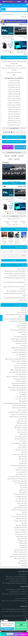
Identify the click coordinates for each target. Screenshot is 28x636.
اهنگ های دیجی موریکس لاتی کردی (18, 443)
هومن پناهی (23, 345)
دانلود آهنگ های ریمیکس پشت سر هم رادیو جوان (15, 359)
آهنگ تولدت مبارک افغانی (21, 518)
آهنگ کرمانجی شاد (22, 543)
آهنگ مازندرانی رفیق (22, 538)
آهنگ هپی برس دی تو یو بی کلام (19, 516)
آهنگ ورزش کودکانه (22, 563)
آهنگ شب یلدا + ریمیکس (20, 425)
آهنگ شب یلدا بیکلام (21, 430)
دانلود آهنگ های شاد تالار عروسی (19, 405)
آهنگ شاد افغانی (22, 434)
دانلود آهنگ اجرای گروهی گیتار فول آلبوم (17, 412)
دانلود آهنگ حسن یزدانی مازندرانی (19, 407)
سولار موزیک (23, 307)
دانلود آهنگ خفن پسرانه (21, 374)
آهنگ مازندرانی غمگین (21, 421)
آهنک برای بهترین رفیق (21, 536)
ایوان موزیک (23, 310)
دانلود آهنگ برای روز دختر (20, 381)
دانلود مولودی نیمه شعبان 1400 (19, 385)
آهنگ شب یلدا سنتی (22, 432)
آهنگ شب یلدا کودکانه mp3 (20, 427)
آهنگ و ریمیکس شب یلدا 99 (20, 552)
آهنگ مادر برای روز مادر (21, 396)
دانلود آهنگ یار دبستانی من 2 (20, 365)
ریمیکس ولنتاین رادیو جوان (20, 438)
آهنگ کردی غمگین (22, 456)
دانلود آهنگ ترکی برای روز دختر (19, 379)
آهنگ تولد (24, 512)
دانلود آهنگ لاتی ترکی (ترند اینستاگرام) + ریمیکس (14, 273)
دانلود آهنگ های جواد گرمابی (20, 367)
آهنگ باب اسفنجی (22, 316)
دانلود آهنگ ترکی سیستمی (21, 598)
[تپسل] (1, 20)
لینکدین (20, 155)
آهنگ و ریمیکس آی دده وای (20, 507)
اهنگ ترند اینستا (22, 323)
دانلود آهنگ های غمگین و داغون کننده (18, 390)
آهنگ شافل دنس (22, 463)
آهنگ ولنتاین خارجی (22, 447)
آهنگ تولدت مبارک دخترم (21, 399)
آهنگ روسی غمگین (22, 458)
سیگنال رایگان (7, 628)
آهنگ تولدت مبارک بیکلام (21, 470)
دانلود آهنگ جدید (14, 222)
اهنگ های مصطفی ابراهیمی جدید (19, 341)
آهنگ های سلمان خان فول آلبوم (19, 554)
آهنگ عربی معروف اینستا (21, 501)
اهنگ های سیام (23, 394)
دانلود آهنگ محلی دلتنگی (21, 525)
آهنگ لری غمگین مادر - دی (20, 483)
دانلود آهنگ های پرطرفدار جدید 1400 (18, 370)
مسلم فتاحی (23, 334)
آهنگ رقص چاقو (22, 401)
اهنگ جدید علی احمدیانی (21, 343)
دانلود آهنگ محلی (17, 14)
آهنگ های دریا (23, 461)
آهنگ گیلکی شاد (23, 547)
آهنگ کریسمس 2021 (21, 423)
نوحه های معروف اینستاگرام (20, 350)
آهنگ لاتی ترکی (23, 487)
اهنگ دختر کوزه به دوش (21, 474)
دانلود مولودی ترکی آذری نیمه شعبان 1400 (17, 387)
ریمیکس (18, 5)
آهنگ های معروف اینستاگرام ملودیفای (18, 321)
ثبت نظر (14, 260)
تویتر (10, 159)
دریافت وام (14, 183)
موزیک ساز (24, 14)
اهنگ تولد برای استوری (21, 325)
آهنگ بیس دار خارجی (21, 503)
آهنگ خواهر (23, 452)
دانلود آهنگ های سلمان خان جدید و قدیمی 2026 (14, 271)
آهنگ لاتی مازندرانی (22, 418)
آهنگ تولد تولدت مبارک (21, 472)
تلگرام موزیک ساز (19, 147)
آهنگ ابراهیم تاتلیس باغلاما (20, 494)
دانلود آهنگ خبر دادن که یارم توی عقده (15, 57)
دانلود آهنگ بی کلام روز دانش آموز (18, 361)
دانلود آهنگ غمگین (6, 222)
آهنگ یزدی (24, 565)
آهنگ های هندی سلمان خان (20, 529)
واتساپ (12, 155)
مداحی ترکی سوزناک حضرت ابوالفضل (18, 347)
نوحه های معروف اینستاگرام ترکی (19, 352)
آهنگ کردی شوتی (22, 505)
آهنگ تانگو (24, 523)
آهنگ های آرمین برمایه (21, 363)
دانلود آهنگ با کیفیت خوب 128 (13, 141)
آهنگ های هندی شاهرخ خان (20, 527)
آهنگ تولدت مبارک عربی (21, 514)
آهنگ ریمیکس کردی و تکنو (20, 549)
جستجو (3, 9)
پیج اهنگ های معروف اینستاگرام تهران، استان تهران (15, 319)
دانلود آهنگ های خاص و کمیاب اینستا (18, 330)
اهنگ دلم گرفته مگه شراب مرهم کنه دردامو (17, 478)
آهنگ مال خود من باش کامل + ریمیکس (17, 416)
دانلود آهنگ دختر (22, 392)
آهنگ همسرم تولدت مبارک (20, 436)
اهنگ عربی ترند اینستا (21, 312)
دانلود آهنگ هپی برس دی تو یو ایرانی (18, 465)
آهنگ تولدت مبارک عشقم (21, 450)
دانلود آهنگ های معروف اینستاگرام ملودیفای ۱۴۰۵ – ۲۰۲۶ (14, 583)
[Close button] (27, 620)
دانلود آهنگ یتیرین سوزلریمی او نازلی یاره (16, 275)
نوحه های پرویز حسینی (21, 354)
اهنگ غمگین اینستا (22, 328)
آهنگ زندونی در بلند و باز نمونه (19, 454)
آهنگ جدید (24, 5)
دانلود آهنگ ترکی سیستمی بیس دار (18, 383)
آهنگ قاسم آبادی (22, 545)
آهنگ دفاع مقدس (22, 561)
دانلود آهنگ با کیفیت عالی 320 (13, 137)
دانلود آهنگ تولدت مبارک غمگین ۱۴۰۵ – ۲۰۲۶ (15, 291)
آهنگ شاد (12, 5)
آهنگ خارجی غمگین (22, 332)
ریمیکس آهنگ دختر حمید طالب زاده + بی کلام (16, 376)
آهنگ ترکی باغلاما (22, 492)
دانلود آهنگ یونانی (21, 269)
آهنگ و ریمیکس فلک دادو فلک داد (19, 510)
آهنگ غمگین (6, 5)
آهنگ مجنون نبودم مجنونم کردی (19, 481)
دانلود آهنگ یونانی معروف (20, 532)
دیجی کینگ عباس (22, 441)
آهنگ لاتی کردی (23, 485)
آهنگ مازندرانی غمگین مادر (20, 534)
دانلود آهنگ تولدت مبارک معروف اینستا (18, 372)
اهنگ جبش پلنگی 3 (22, 467)
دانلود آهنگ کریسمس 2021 (20, 558)
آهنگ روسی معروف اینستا (20, 496)
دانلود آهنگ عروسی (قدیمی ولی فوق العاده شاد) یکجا (15, 403)
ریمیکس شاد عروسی (22, 410)
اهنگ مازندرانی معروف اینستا (20, 336)
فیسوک (16, 159)
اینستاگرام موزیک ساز (7, 147)
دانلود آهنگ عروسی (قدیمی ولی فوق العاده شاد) (16, 314)
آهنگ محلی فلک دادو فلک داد (20, 521)
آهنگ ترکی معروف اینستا (21, 498)
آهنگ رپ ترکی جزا (22, 490)
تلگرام (6, 155)
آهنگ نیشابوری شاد (22, 541)
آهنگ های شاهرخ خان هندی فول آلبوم (18, 556)
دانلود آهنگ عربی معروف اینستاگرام (18, 339)
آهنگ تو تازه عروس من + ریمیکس (18, 414)
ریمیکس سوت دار (22, 445)
